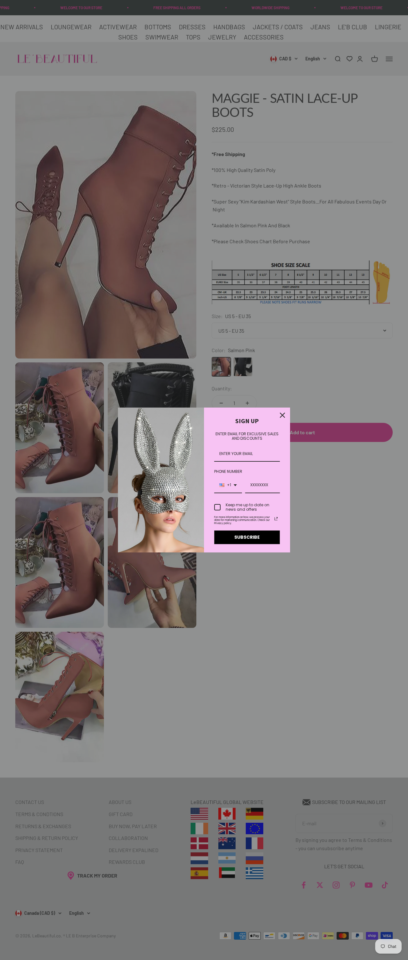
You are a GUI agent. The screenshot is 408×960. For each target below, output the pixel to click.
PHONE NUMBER (228, 471)
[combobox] (228, 485)
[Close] (282, 415)
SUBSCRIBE (247, 537)
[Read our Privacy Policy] (276, 519)
